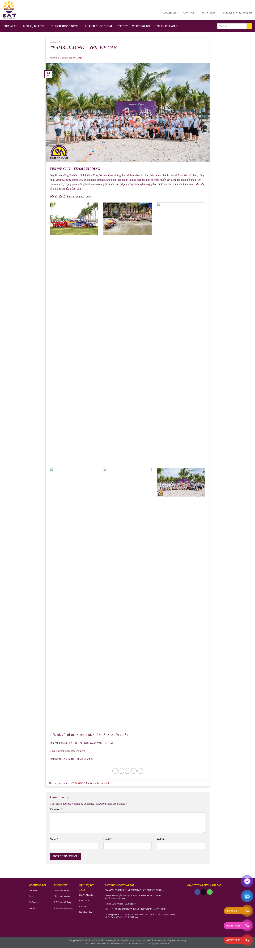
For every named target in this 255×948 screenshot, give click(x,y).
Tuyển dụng (34, 902)
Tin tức (32, 896)
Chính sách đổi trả (61, 890)
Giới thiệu (33, 890)
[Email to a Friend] (127, 771)
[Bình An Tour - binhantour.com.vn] (9, 10)
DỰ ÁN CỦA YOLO (167, 26)
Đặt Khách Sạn (85, 912)
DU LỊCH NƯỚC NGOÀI (98, 26)
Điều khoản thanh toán (63, 908)
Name (54, 839)
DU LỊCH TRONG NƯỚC (64, 26)
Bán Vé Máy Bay (86, 895)
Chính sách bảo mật (62, 896)
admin (79, 58)
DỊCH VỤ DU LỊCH (33, 26)
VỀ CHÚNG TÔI (141, 26)
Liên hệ (32, 908)
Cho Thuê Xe (84, 900)
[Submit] (249, 26)
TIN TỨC (123, 26)
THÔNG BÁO (55, 43)
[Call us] (210, 892)
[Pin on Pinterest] (134, 771)
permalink (104, 783)
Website (161, 839)
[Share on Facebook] (115, 771)
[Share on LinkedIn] (140, 771)
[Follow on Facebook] (197, 892)
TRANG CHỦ (12, 26)
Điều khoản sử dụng (62, 902)
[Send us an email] (203, 892)
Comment (56, 809)
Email (107, 839)
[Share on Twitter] (121, 771)
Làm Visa (83, 906)
